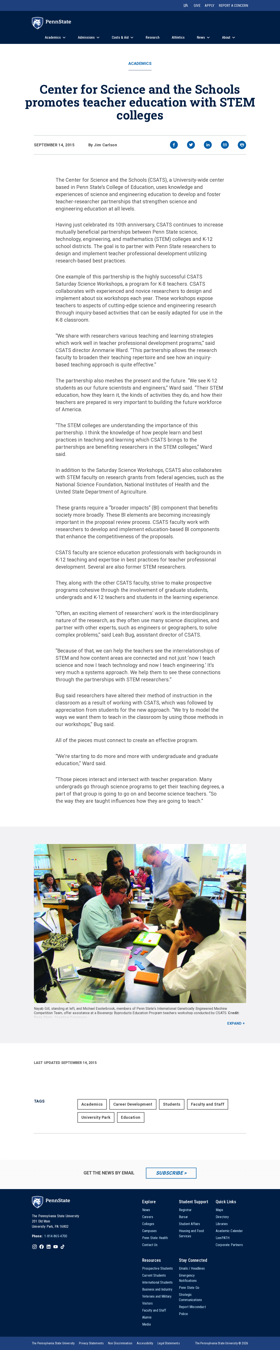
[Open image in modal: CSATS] (140, 923)
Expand (234, 1023)
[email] (225, 145)
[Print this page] (242, 145)
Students (171, 1104)
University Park (95, 1117)
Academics (140, 63)
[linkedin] (208, 145)
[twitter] (191, 145)
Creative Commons (70, 1017)
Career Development (132, 1104)
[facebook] (174, 145)
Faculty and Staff (207, 1104)
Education (130, 1117)
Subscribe (169, 1173)
